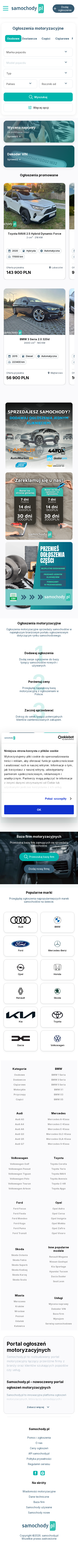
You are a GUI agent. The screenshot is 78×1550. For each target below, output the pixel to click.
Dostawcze (29, 38)
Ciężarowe (62, 38)
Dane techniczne (39, 1496)
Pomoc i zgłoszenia (39, 1437)
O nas (39, 1442)
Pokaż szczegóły (56, 798)
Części (46, 38)
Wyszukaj (40, 97)
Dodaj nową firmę (39, 868)
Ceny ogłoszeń (39, 1448)
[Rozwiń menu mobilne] (5, 8)
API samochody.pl (39, 1453)
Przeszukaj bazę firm (41, 856)
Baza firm (39, 1502)
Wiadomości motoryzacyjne (39, 1491)
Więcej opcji (38, 107)
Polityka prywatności (39, 1458)
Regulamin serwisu (39, 1464)
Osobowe (13, 38)
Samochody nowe (39, 1512)
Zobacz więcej (38, 1407)
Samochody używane (39, 1507)
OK (39, 809)
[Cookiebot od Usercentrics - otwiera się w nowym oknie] (58, 738)
